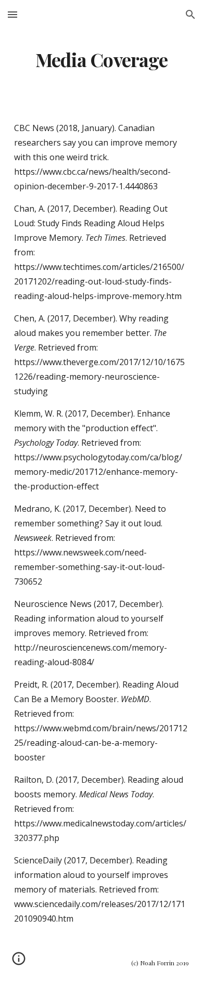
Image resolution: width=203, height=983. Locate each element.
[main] (101, 59)
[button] (12, 14)
